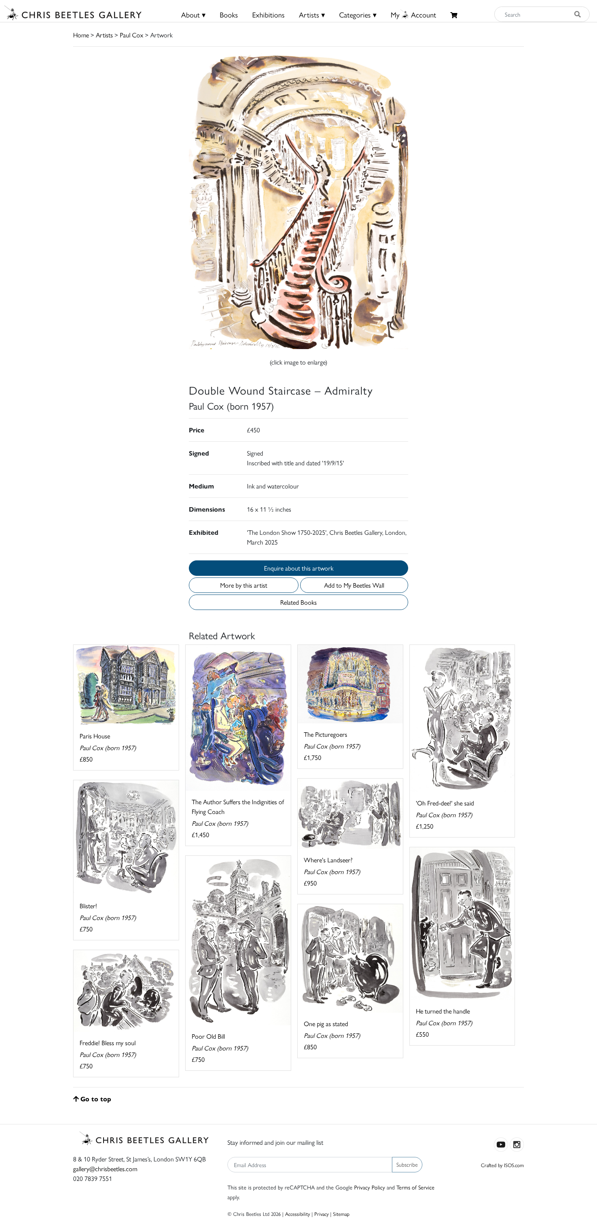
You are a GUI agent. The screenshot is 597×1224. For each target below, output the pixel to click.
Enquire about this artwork (298, 568)
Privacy (321, 1213)
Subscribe (407, 1164)
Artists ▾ (312, 14)
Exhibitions (268, 14)
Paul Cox (131, 34)
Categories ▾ (357, 14)
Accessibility (297, 1213)
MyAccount (413, 14)
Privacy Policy (369, 1187)
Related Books (298, 602)
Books (229, 14)
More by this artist (243, 585)
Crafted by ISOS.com (502, 1165)
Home (81, 34)
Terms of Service (415, 1187)
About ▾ (193, 14)
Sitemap (341, 1213)
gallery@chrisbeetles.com (105, 1168)
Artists (104, 34)
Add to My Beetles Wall (354, 585)
